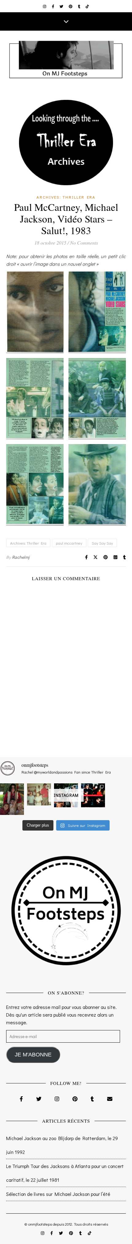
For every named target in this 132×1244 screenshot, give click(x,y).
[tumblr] (79, 6)
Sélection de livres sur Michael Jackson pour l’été (58, 1194)
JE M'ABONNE (33, 1055)
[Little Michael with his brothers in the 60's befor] (39, 794)
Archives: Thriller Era (66, 197)
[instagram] (45, 6)
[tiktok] (87, 6)
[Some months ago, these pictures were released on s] (93, 795)
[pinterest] (71, 6)
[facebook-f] (53, 6)
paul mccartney (69, 543)
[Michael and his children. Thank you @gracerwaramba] (12, 799)
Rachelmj (21, 557)
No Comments (84, 242)
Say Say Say (102, 543)
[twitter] (62, 6)
